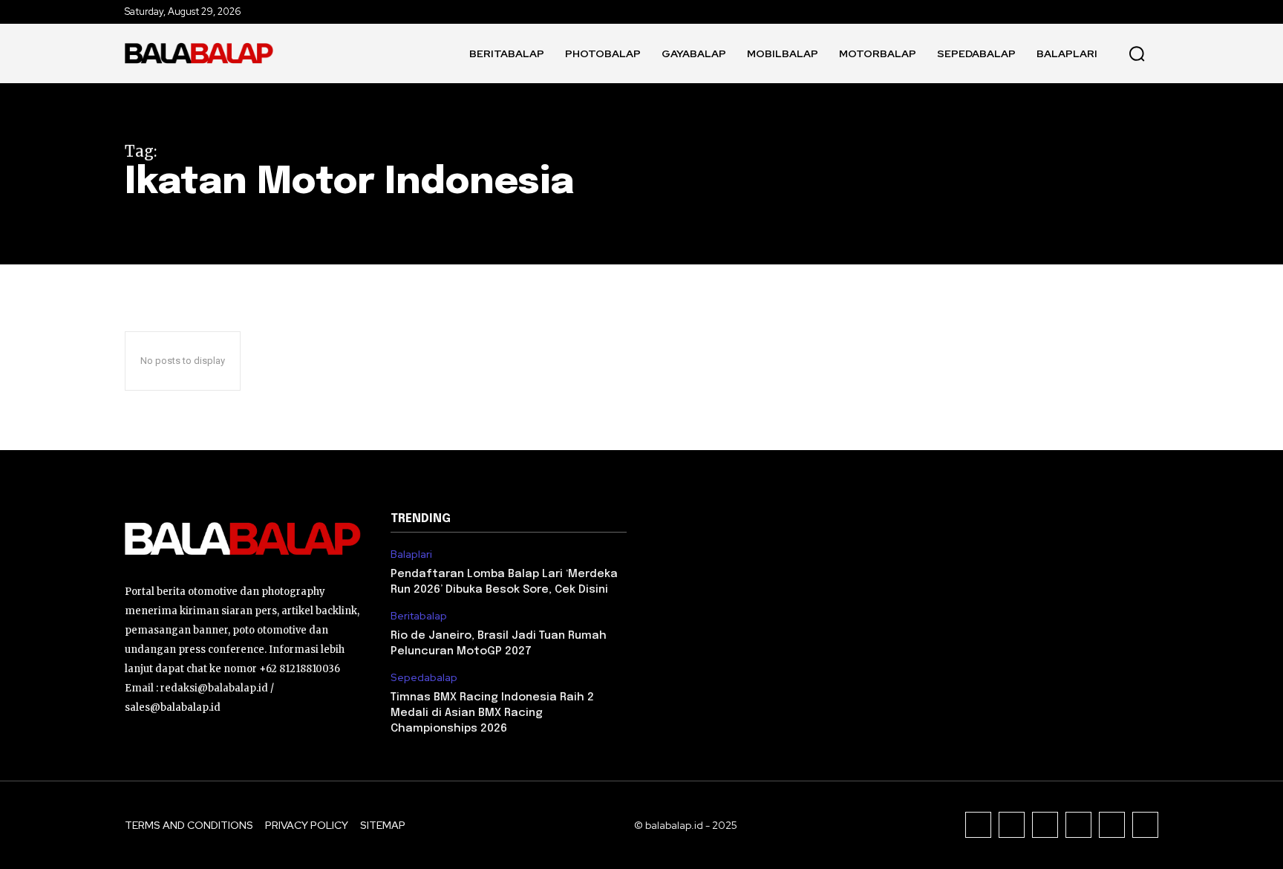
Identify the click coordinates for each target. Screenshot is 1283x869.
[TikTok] (1045, 825)
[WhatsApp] (1145, 825)
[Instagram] (1012, 825)
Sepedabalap (424, 677)
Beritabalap (419, 616)
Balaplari (411, 554)
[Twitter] (1112, 825)
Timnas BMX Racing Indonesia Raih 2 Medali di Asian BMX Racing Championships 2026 (492, 713)
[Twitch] (1078, 825)
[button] (1136, 53)
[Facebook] (978, 825)
